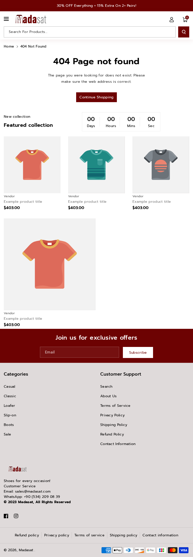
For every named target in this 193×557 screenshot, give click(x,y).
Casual (9, 386)
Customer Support (120, 374)
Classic (10, 396)
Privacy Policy (112, 415)
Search (106, 386)
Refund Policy (112, 434)
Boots (9, 424)
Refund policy (27, 535)
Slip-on (10, 415)
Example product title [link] (23, 202)
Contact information (160, 535)
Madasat (26, 550)
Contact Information (118, 444)
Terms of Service (115, 405)
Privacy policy (56, 535)
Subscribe (138, 352)
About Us (108, 396)
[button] (7, 19)
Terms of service (89, 535)
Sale (7, 434)
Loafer (9, 405)
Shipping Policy (113, 424)
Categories (16, 374)
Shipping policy (123, 535)
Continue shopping (96, 97)
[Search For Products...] (183, 31)
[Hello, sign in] (171, 19)
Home (9, 46)
